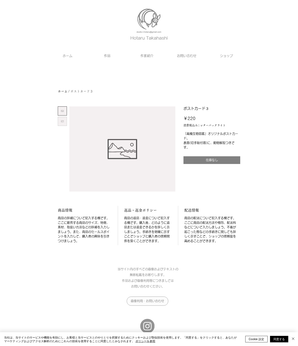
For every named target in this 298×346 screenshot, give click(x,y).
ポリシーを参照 (145, 341)
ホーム (63, 91)
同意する (279, 339)
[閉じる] (293, 339)
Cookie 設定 (256, 339)
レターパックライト (213, 125)
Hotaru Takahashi (149, 38)
